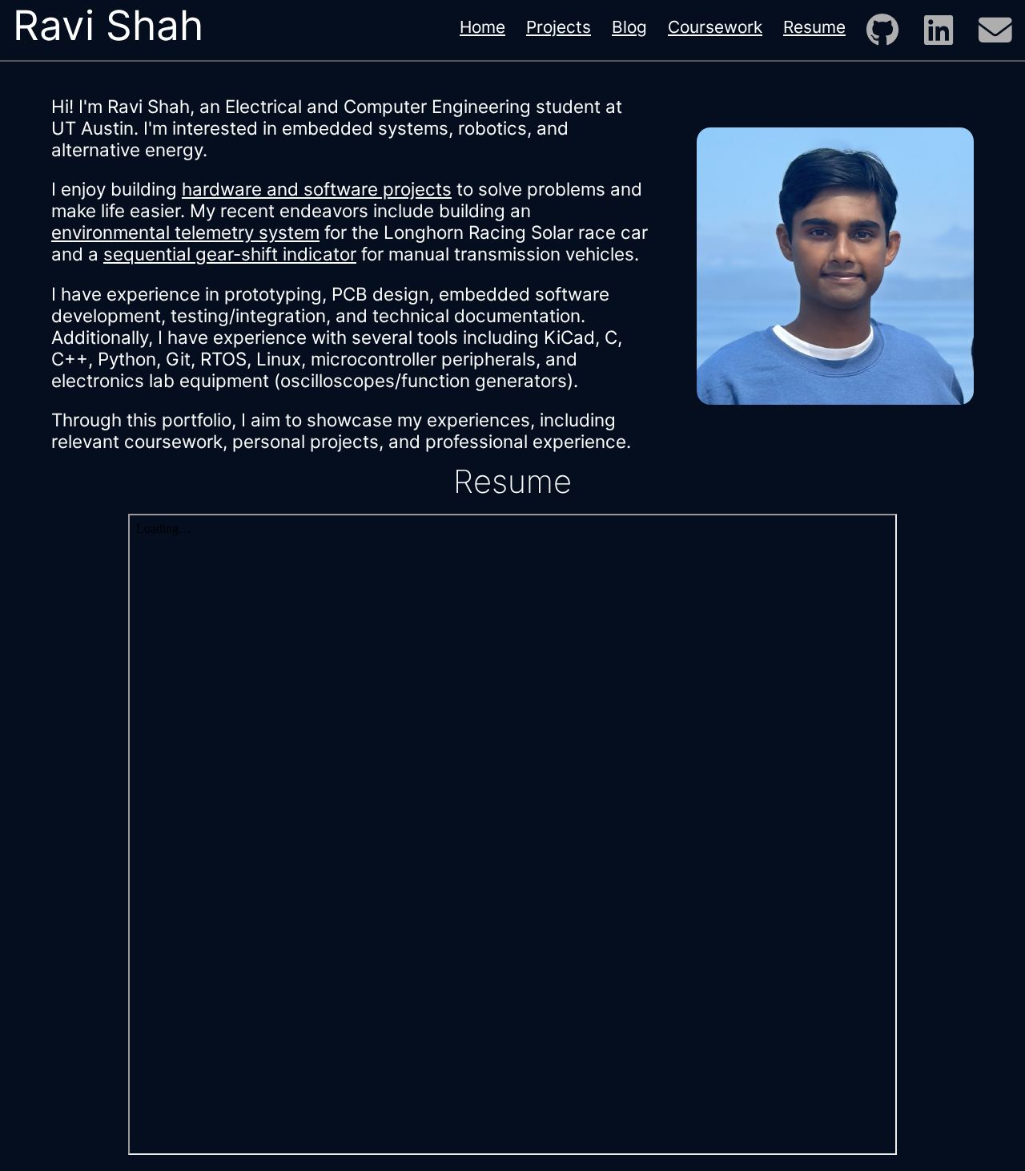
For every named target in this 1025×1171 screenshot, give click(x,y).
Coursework (715, 27)
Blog (629, 27)
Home (482, 27)
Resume (814, 27)
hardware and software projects (317, 189)
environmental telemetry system (185, 232)
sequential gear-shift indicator (229, 253)
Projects (558, 27)
